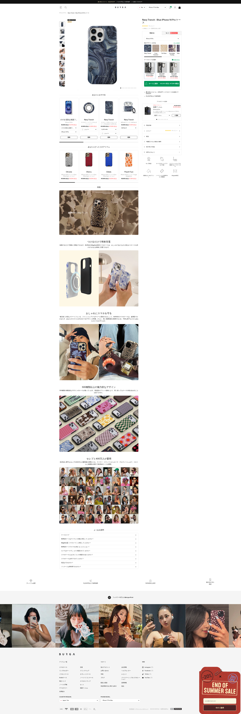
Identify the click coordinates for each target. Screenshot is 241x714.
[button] (148, 26)
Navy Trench (89, 120)
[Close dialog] (220, 676)
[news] (170, 7)
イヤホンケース (64, 674)
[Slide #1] (158, 119)
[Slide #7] (167, 119)
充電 (81, 667)
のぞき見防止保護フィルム (70, 120)
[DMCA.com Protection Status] (176, 709)
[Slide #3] (161, 119)
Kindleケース (63, 677)
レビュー (124, 674)
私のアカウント (105, 667)
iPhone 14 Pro (62, 12)
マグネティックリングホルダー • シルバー (89, 123)
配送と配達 (104, 682)
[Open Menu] (60, 7)
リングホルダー (64, 670)
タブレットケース (85, 674)
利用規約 (132, 709)
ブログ (103, 677)
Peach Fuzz (128, 172)
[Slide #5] (164, 119)
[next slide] (62, 88)
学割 (102, 674)
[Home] (120, 7)
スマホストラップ (85, 681)
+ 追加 (176, 115)
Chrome (69, 172)
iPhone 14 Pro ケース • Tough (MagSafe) (129, 175)
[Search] (65, 7)
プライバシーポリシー (141, 709)
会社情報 (124, 667)
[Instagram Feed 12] (77, 626)
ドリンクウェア (84, 670)
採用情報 (124, 682)
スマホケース (63, 667)
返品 (122, 686)
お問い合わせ (105, 670)
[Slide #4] (162, 119)
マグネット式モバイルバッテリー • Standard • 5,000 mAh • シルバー (109, 123)
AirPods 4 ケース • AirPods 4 (129, 122)
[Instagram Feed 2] (164, 626)
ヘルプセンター (126, 670)
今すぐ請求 (220, 708)
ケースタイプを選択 (150, 59)
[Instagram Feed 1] (120, 626)
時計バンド (62, 681)
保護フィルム (84, 688)
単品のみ (152, 33)
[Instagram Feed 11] (33, 626)
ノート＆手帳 (63, 684)
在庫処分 (62, 691)
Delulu (108, 172)
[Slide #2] (159, 119)
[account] (175, 7)
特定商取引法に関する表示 (109, 686)
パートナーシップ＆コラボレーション (130, 678)
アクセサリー (63, 688)
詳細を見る (177, 59)
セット (171, 33)
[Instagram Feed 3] (207, 626)
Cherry (89, 172)
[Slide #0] (156, 119)
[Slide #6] (165, 119)
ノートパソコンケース (86, 677)
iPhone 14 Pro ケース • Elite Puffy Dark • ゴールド (68, 175)
